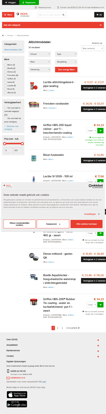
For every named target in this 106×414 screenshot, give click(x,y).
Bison (50, 159)
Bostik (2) (11, 68)
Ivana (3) (10, 82)
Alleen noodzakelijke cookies (19, 224)
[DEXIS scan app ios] (16, 395)
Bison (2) (11, 64)
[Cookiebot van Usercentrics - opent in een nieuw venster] (91, 186)
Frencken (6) (12, 75)
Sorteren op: (97, 43)
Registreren (31, 2)
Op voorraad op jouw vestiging (12, 120)
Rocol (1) (10, 89)
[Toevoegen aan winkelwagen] (100, 130)
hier (44, 381)
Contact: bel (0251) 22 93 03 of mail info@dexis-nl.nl (82, 7)
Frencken (52, 108)
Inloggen (12, 2)
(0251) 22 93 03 (18, 371)
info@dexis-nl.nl (18, 377)
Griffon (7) (11, 78)
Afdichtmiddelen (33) (13, 49)
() (101, 14)
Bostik (50, 287)
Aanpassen (51, 224)
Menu (9, 14)
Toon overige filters (66, 69)
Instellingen (90, 214)
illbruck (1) (11, 92)
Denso (50, 262)
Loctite (51, 90)
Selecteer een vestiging (11, 127)
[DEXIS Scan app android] (16, 404)
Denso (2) (11, 71)
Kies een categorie (12, 25)
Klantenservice (44, 7)
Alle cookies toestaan (86, 224)
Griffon (70, 137)
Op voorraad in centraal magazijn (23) (12, 111)
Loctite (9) (11, 85)
